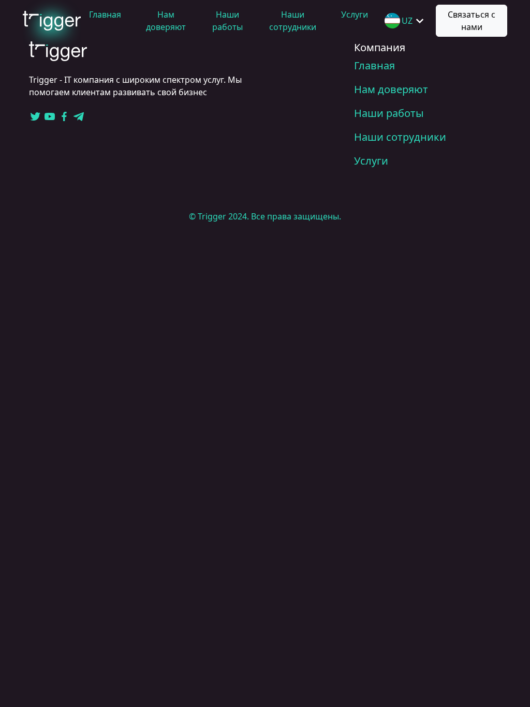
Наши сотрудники (400, 137)
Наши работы (389, 113)
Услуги (354, 14)
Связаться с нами (471, 21)
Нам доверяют (391, 89)
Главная (105, 14)
